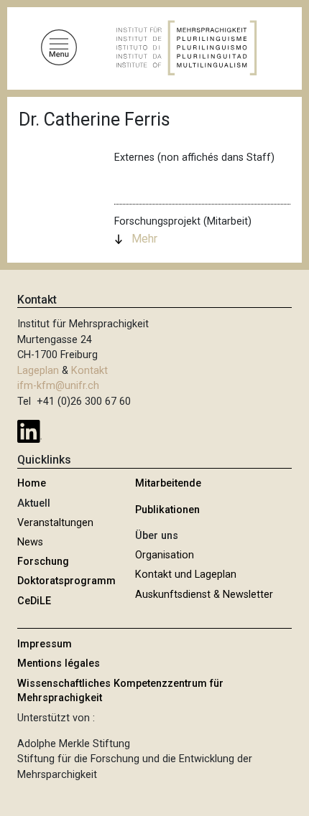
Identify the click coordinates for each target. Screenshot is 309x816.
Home (31, 483)
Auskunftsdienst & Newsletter (204, 594)
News (30, 542)
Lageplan (38, 371)
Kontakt (89, 371)
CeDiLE (34, 601)
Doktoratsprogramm (66, 581)
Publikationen (167, 510)
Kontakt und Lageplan (185, 574)
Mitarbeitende (168, 483)
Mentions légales (58, 663)
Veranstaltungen (55, 523)
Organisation (164, 555)
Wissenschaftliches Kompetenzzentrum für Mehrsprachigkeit (120, 690)
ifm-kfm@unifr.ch (58, 386)
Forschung (43, 561)
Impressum (44, 644)
